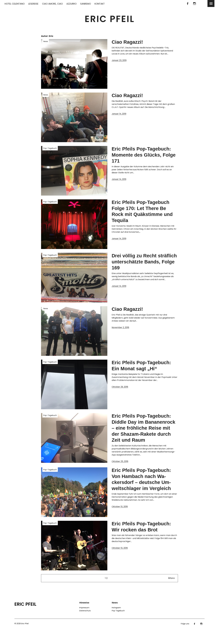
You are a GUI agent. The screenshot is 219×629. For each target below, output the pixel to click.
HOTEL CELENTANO (15, 3)
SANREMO (85, 3)
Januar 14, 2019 (119, 113)
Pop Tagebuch (118, 610)
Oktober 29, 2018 (120, 386)
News (45, 41)
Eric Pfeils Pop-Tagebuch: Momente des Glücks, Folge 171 (144, 155)
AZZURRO (71, 3)
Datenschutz (85, 610)
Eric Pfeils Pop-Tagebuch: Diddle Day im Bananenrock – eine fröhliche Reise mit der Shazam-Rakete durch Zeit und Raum (143, 428)
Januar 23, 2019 (119, 60)
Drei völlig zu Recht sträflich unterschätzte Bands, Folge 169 (144, 261)
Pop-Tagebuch (50, 148)
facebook (187, 3)
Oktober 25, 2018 (120, 461)
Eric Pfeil (109, 19)
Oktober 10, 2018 (120, 506)
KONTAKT (100, 3)
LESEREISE (33, 3)
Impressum (84, 607)
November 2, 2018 (120, 327)
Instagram (194, 3)
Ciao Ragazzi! (127, 42)
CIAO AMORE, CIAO (52, 3)
